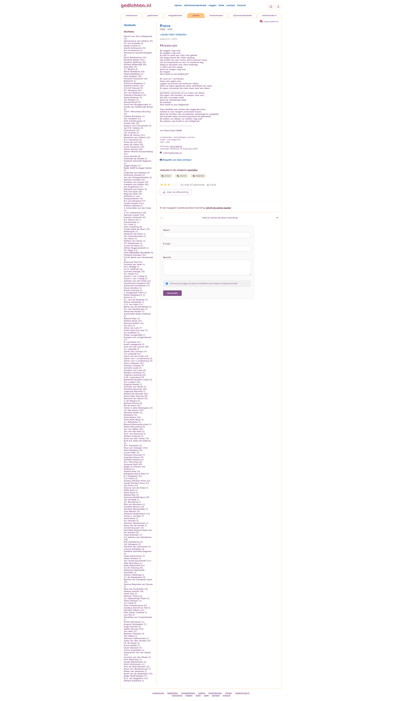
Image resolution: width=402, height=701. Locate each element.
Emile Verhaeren (132, 622)
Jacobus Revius (132, 506)
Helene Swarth (131, 591)
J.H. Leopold (130, 354)
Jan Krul (128, 325)
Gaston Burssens (132, 116)
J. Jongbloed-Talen (134, 292)
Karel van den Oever (134, 438)
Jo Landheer (130, 332)
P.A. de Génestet (132, 201)
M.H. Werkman (131, 659)
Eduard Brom (131, 102)
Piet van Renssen (133, 504)
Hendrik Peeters (132, 459)
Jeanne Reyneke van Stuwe (138, 584)
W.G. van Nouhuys (133, 434)
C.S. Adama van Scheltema (138, 537)
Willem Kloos (131, 321)
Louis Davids (130, 156)
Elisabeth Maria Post (134, 474)
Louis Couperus (132, 147)
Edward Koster (131, 323)
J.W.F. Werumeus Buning (137, 111)
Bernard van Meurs (134, 398)
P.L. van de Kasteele (134, 300)
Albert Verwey (131, 629)
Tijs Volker (129, 636)
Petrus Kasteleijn (132, 302)
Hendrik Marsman (133, 389)
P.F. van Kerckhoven (134, 309)
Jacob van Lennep (133, 351)
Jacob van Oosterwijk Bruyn (138, 107)
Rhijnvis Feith (131, 194)
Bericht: (167, 257)
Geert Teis (129, 594)
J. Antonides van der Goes (137, 208)
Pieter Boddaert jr (133, 295)
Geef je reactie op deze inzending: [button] (220, 218)
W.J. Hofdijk (130, 267)
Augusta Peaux (132, 457)
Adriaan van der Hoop (135, 281)
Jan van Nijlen (131, 429)
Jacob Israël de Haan (134, 229)
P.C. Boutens (130, 90)
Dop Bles (128, 67)
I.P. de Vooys (130, 643)
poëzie (196, 15)
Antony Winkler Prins (135, 481)
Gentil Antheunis (133, 48)
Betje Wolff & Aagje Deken (138, 168)
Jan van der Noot (132, 431)
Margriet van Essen (134, 189)
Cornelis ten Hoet (133, 264)
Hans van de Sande (134, 525)
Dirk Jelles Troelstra (134, 612)
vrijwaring (177, 695)
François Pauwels (133, 455)
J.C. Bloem (129, 69)
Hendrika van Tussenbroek (138, 617)
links (221, 5)
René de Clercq (132, 135)
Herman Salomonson (135, 523)
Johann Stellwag (132, 575)
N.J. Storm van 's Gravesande (132, 221)
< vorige (164, 34)
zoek (206, 695)
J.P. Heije (128, 250)
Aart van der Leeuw (134, 347)
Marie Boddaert (132, 71)
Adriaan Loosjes (132, 365)
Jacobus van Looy (133, 370)
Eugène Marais (131, 384)
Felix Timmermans (133, 605)
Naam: (166, 230)
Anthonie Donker (133, 175)
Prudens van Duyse (134, 182)
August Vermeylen (133, 624)
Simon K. (128, 297)
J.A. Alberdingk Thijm (135, 598)
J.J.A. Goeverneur (133, 213)
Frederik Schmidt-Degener (138, 551)
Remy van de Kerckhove (136, 307)
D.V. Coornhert (131, 140)
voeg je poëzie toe (270, 22)
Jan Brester (130, 100)
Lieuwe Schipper (132, 549)
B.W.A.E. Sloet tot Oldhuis (137, 441)
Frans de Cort (131, 142)
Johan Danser (131, 149)
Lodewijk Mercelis (133, 391)
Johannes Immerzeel (135, 285)
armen (167, 176)
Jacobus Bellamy (132, 62)
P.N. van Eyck (131, 191)
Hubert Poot (130, 471)
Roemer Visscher (132, 633)
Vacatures (130, 25)
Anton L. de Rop (132, 516)
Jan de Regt (130, 499)
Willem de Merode (133, 394)
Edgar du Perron (132, 467)
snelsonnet (131, 15)
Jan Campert (130, 118)
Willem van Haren (133, 241)
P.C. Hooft (129, 274)
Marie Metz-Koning (134, 396)
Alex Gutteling (131, 227)
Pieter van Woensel (134, 671)
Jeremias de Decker (134, 158)
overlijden (192, 170)
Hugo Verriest (131, 626)
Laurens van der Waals (136, 657)
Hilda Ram (129, 490)
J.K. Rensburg (131, 502)
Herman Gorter (131, 215)
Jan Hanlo (129, 238)
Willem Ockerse (132, 436)
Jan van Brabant (132, 93)
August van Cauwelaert (136, 125)
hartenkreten (216, 15)
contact (230, 5)
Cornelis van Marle (133, 387)
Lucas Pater (130, 452)
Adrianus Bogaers (133, 83)
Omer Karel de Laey (134, 330)
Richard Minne (131, 403)
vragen (213, 5)
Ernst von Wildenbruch (136, 669)
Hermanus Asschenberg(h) (138, 53)
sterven (183, 176)
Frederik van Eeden (134, 184)
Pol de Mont (130, 405)
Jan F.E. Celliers (132, 128)
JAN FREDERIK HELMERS (137, 252)
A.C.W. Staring (131, 568)
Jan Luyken (130, 382)
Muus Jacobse (131, 288)
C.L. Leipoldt (130, 349)
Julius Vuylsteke (132, 650)
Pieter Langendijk (133, 335)
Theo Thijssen (131, 601)
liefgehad (200, 176)
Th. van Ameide (132, 43)
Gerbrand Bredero (133, 95)
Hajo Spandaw (131, 563)
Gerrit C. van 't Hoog (134, 276)
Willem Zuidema (132, 681)
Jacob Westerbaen (133, 662)
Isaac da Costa (131, 144)
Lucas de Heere (132, 245)
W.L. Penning (131, 462)
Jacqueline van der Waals (137, 652)
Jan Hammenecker (133, 236)
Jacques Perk (131, 464)
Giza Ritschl (130, 511)
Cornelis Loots (131, 368)
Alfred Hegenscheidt (134, 248)
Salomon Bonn (131, 86)
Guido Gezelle (131, 203)
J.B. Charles (130, 133)
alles (171, 34)
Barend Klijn (130, 318)
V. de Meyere (130, 401)
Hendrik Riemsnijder (134, 509)
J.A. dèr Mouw (131, 410)
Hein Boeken (130, 76)
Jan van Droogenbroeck (136, 177)
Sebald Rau (130, 495)
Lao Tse (128, 615)
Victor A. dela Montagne (136, 408)
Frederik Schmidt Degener (137, 161)
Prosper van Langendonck (137, 337)
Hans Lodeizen (131, 363)
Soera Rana (129, 492)
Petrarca (128, 469)
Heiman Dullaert (132, 180)
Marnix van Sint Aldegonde (138, 36)
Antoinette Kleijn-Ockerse (137, 314)
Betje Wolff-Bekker (134, 676)
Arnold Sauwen (132, 528)
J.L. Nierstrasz (131, 422)
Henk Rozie (130, 518)
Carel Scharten (131, 535)
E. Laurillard (130, 342)
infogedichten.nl (172, 153)
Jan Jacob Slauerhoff (135, 561)
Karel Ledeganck (132, 344)
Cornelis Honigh (132, 271)
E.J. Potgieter (131, 476)
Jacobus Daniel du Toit (136, 608)
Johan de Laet (131, 328)
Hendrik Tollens (132, 610)
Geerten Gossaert (133, 217)
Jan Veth (128, 631)
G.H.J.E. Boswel (132, 88)
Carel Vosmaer (131, 648)
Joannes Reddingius (134, 497)
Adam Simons (131, 558)
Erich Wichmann (132, 664)
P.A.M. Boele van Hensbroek (138, 257)
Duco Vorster (130, 645)
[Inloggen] (278, 7)
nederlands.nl (269, 15)
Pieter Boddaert (132, 74)
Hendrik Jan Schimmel (135, 546)
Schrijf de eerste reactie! (218, 208)
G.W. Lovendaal (132, 377)
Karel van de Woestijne (136, 673)
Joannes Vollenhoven (135, 638)
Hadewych (129, 231)
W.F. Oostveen (131, 445)
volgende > (181, 34)
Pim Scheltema (131, 542)
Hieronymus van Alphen (136, 41)
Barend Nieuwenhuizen (136, 424)
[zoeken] (271, 7)
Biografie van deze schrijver (176, 160)
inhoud (241, 5)
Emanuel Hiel (131, 262)
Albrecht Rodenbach (134, 514)
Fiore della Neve (132, 419)
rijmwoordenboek (242, 15)
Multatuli (128, 415)
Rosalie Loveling (132, 372)
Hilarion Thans (131, 596)
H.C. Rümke (130, 521)
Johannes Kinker (132, 311)
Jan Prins (128, 485)
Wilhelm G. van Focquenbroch (132, 197)
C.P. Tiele (128, 603)
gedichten (152, 15)
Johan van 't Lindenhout (136, 358)
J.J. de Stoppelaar (133, 577)
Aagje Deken (130, 165)
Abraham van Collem (135, 137)
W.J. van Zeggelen (133, 678)
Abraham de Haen (133, 234)
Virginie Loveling (132, 375)
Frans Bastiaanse (133, 57)
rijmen (178, 5)
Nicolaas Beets (131, 60)
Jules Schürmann (133, 556)
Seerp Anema (131, 46)
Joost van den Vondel (135, 641)
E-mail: (167, 244)
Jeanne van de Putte (134, 488)
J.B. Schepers (131, 544)
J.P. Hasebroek (131, 243)
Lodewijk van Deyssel (135, 173)
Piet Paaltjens (131, 450)
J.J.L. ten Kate (131, 304)
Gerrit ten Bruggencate (136, 104)
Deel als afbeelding (178, 192)
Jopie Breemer (131, 97)
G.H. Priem (129, 478)
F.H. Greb (128, 224)
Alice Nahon (130, 417)
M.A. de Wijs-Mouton (135, 666)
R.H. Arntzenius (132, 50)
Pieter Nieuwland (133, 427)
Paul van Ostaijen (133, 448)
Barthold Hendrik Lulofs (136, 379)
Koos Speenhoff (132, 565)
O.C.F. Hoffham (131, 269)
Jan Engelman (131, 187)
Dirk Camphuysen (133, 121)
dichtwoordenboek (195, 5)
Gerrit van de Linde (134, 356)
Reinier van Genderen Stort (138, 579)
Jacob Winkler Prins (134, 483)
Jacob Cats (129, 123)
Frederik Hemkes (132, 255)
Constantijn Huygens (135, 283)
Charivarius (130, 130)
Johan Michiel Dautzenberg (138, 151)
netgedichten (175, 15)
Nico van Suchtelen (134, 589)
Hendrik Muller (131, 412)
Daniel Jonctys (131, 290)
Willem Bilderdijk (133, 64)
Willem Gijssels (132, 205)
